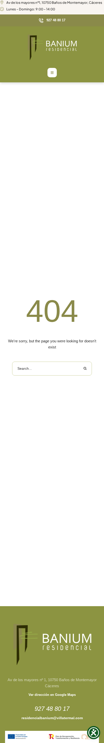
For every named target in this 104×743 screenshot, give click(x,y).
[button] (52, 20)
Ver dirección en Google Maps (52, 695)
